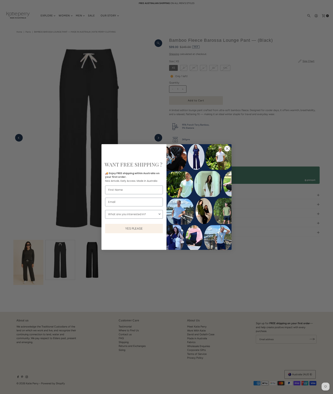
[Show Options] (159, 214)
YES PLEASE (134, 228)
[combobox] (133, 214)
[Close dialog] (227, 149)
